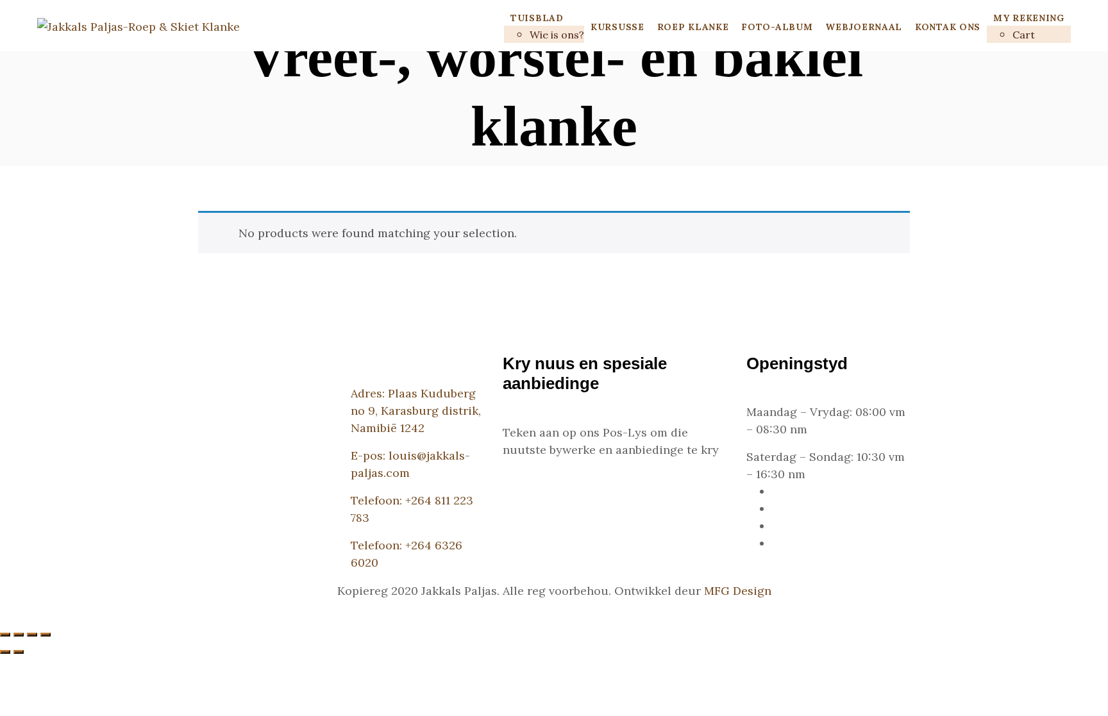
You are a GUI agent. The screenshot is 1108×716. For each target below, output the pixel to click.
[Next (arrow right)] (18, 652)
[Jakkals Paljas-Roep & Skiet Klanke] (138, 26)
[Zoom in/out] (45, 635)
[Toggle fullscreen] (32, 635)
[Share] (18, 635)
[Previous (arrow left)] (5, 652)
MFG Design (737, 590)
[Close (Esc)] (5, 635)
